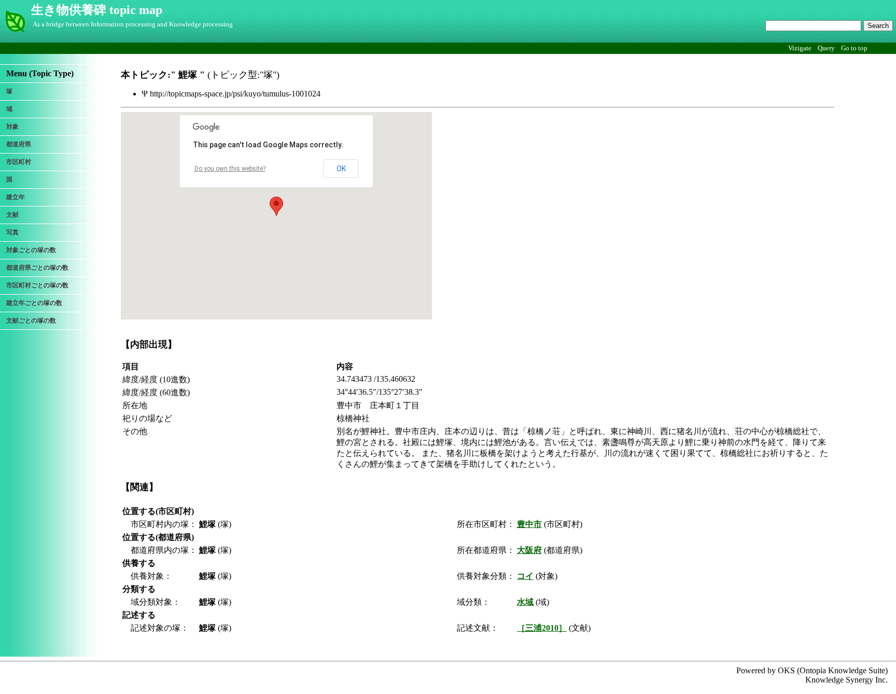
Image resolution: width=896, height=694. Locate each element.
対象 (12, 126)
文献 (12, 214)
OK (341, 168)
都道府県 (18, 144)
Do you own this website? (229, 168)
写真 (12, 232)
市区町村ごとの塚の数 (37, 285)
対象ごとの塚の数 (31, 250)
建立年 (15, 197)
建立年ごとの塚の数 (34, 303)
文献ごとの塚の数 (31, 320)
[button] (276, 206)
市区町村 (18, 161)
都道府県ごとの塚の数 (37, 267)
